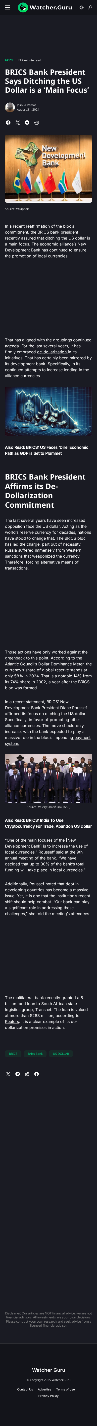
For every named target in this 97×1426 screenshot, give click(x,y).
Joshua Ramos (26, 105)
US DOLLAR (61, 1054)
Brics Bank (35, 1054)
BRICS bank (49, 232)
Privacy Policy (48, 1396)
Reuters (12, 1021)
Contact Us (25, 1389)
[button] (7, 7)
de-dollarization (52, 351)
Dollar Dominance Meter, (61, 663)
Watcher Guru (48, 1370)
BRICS (9, 60)
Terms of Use (65, 1389)
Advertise (44, 1389)
